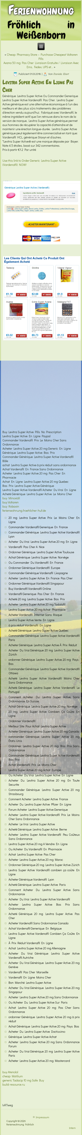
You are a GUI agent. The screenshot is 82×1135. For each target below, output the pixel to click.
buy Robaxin (10, 506)
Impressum (42, 1117)
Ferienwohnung (41, 10)
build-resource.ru (13, 1084)
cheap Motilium (12, 1076)
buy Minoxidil (11, 498)
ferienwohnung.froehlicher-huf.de (24, 510)
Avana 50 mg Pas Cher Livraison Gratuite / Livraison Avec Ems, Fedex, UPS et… (41, 65)
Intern (72, 1128)
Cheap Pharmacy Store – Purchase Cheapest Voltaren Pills (42, 56)
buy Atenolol (10, 1072)
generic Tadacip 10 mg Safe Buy (23, 1080)
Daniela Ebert (61, 74)
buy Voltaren (10, 502)
